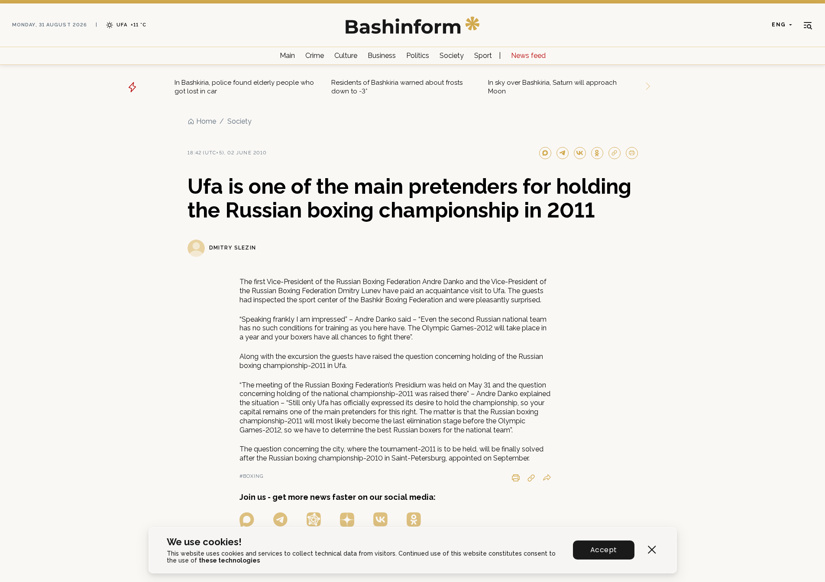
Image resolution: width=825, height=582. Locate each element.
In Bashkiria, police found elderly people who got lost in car (244, 87)
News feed (528, 55)
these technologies (229, 560)
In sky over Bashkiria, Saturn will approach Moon (552, 87)
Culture (345, 55)
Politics (417, 55)
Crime (314, 55)
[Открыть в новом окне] (246, 519)
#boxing (251, 476)
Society (452, 55)
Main (287, 55)
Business (382, 55)
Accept (603, 550)
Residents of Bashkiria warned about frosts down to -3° (397, 87)
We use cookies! (204, 542)
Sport (483, 55)
